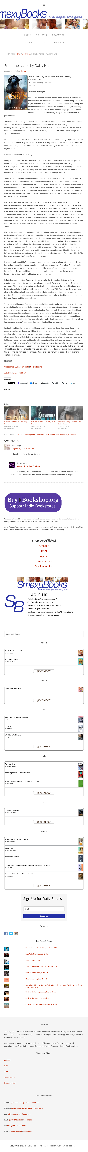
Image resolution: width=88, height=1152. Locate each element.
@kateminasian (15, 1120)
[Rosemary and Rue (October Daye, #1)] (80, 816)
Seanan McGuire (11, 812)
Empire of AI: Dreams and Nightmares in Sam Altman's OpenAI (28, 865)
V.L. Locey (9, 858)
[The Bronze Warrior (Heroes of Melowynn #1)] (80, 861)
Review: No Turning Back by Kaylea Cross (40, 992)
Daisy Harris (50, 435)
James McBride (11, 841)
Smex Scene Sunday (33, 960)
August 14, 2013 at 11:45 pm (28, 466)
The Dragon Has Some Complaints (17, 773)
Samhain (22, 373)
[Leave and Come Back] (80, 691)
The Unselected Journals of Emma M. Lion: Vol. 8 (23, 781)
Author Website (22, 367)
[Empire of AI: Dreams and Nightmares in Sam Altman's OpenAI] (80, 870)
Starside (8, 726)
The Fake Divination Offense (15, 651)
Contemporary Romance (34, 435)
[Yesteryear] (80, 853)
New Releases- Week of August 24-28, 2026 (41, 948)
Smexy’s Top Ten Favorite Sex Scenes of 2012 (42, 966)
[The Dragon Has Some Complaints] (80, 777)
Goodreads (9, 367)
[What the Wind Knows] (80, 740)
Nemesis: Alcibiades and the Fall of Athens (20, 874)
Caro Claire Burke (11, 850)
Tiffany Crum (10, 719)
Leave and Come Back (13, 688)
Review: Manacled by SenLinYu (36, 973)
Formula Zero (10, 764)
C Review (19, 435)
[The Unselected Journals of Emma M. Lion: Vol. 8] (80, 786)
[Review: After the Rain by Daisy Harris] (16, 413)
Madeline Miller (10, 661)
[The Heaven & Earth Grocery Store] (80, 844)
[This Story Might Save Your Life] (80, 723)
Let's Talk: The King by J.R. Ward (37, 954)
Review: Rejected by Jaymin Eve (37, 998)
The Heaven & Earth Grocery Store (17, 839)
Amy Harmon (10, 737)
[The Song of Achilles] (80, 664)
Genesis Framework (53, 1146)
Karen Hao (9, 867)
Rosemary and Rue (12, 810)
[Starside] (80, 731)
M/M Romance (61, 435)
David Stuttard (10, 876)
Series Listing (36, 367)
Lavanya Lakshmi (11, 690)
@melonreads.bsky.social (21, 1108)
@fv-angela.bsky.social (20, 1103)
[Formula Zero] (80, 769)
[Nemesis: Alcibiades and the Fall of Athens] (80, 879)
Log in (75, 1146)
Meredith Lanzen (11, 766)
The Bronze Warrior (12, 857)
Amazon (8, 373)
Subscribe (44, 916)
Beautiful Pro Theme (33, 1146)
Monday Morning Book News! (36, 979)
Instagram (11, 1126)
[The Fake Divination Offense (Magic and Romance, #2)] (80, 656)
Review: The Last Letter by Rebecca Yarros (41, 1004)
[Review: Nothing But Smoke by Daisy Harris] (70, 413)
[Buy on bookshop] (33, 512)
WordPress (67, 1146)
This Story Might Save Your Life (16, 718)
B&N (15, 373)
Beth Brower (10, 783)
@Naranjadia (16, 1131)
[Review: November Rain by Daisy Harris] (43, 413)
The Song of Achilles (12, 659)
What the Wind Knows (13, 735)
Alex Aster (9, 728)
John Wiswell (10, 774)
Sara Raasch (10, 653)
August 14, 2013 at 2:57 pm (23, 449)
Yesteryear (9, 848)
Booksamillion (44, 566)
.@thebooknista (14, 1114)
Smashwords (44, 561)
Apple (44, 556)
